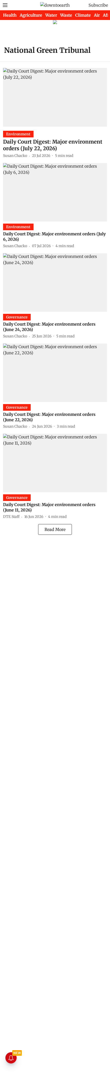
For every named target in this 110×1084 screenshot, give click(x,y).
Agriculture (31, 15)
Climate (83, 15)
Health (10, 15)
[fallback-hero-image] (55, 97)
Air (97, 15)
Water (51, 15)
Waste (66, 15)
